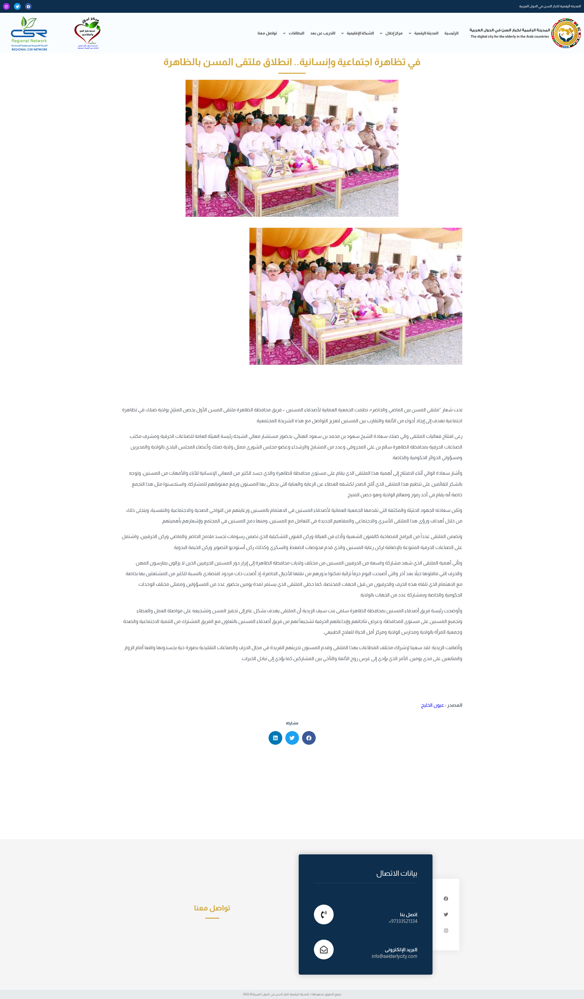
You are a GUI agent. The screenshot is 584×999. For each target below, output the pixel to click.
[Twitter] (17, 6)
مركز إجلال (394, 33)
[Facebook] (28, 6)
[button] (309, 738)
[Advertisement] (292, 793)
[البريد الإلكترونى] (324, 949)
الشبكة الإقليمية (360, 33)
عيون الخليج (432, 705)
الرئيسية (451, 33)
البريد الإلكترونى (401, 949)
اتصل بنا (408, 914)
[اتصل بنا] (324, 914)
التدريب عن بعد (322, 33)
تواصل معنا (267, 33)
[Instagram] (6, 6)
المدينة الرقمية (426, 33)
